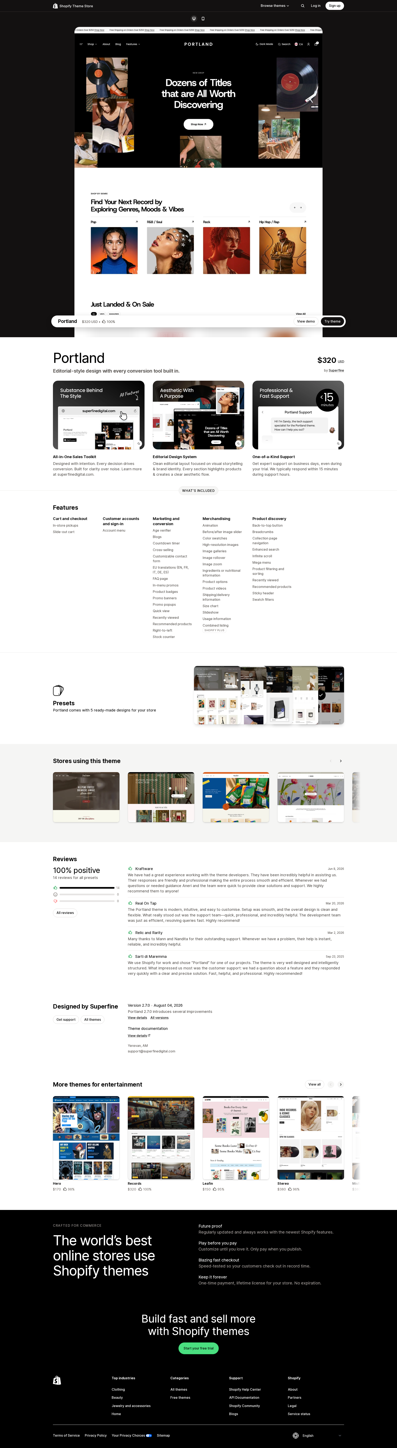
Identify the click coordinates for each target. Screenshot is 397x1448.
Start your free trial (199, 1348)
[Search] (302, 5)
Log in (315, 6)
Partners (294, 1397)
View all (315, 1084)
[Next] (340, 761)
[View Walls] (217, 695)
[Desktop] (194, 18)
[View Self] (294, 695)
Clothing (118, 1389)
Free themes (180, 1397)
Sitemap (163, 1435)
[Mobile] (203, 18)
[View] (86, 798)
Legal (292, 1406)
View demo (306, 321)
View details (137, 1018)
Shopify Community (244, 1406)
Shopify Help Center (245, 1389)
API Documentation (244, 1397)
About (293, 1389)
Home (116, 1414)
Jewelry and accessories (131, 1406)
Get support (65, 1019)
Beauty (117, 1397)
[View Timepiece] (243, 695)
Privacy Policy (96, 1435)
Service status (299, 1414)
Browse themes (273, 6)
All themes (92, 1019)
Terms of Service (66, 1435)
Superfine (336, 370)
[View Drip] (269, 695)
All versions (159, 1018)
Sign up (335, 6)
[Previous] (331, 761)
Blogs (233, 1414)
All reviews (65, 913)
